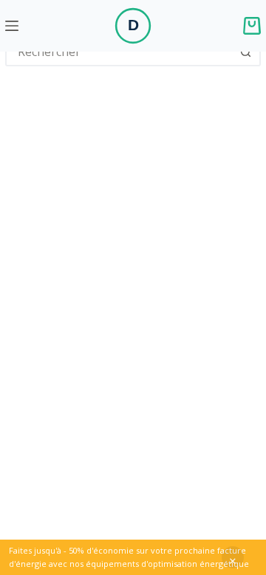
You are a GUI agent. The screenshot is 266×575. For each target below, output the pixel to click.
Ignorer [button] (233, 557)
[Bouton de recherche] (246, 51)
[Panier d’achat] (252, 26)
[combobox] (120, 51)
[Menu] (11, 25)
